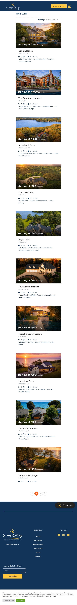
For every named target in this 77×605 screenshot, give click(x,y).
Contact (38, 556)
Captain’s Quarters (27, 428)
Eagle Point (24, 239)
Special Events (38, 544)
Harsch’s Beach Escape (30, 334)
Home (38, 536)
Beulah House (25, 51)
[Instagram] (63, 535)
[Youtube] (68, 535)
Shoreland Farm (26, 145)
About (38, 552)
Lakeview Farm (26, 381)
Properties (38, 540)
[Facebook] (58, 535)
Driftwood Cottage (27, 475)
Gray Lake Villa (25, 192)
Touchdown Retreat (28, 287)
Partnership (38, 548)
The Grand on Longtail (29, 98)
